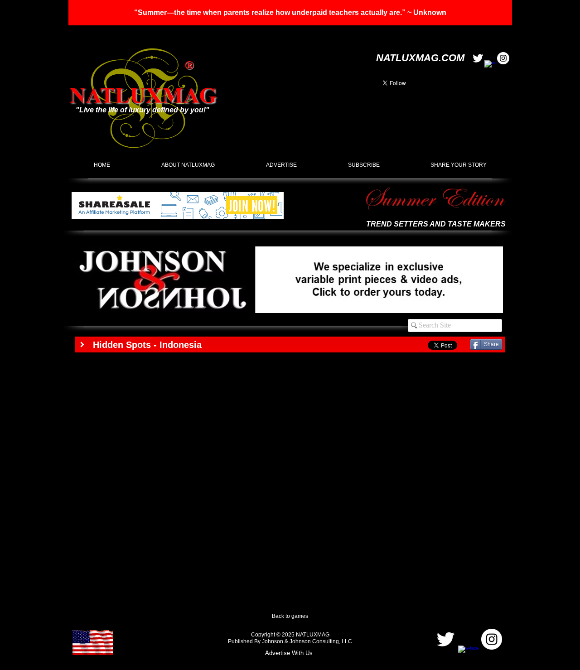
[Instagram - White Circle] (503, 58)
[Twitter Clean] (478, 58)
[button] (290, 12)
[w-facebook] (490, 66)
